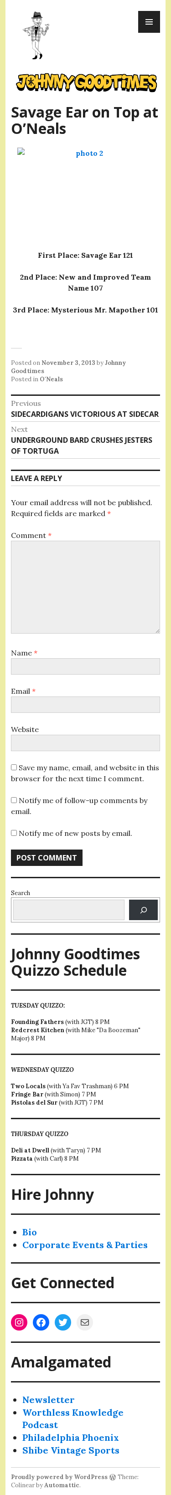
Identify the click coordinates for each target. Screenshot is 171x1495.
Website (25, 729)
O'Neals (51, 379)
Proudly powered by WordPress (59, 1477)
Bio (29, 1232)
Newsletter (48, 1399)
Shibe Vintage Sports (70, 1450)
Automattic (61, 1485)
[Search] (143, 910)
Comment (31, 535)
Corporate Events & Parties (85, 1244)
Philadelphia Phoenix (70, 1437)
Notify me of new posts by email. (75, 833)
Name (24, 652)
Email (23, 691)
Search (20, 893)
